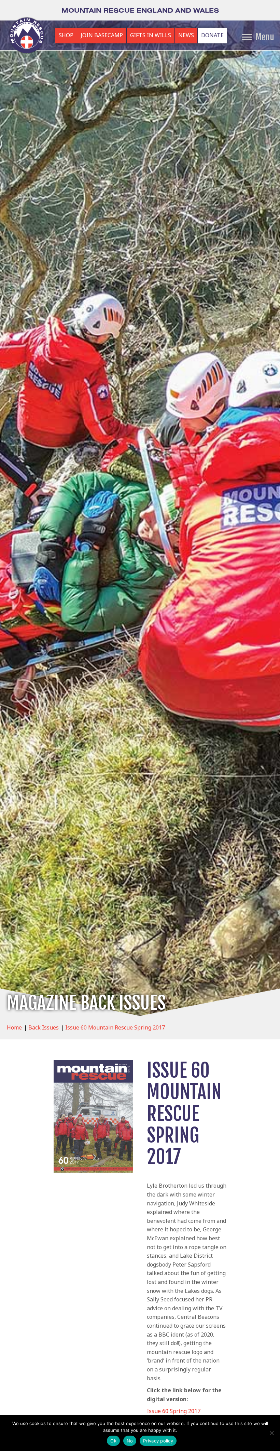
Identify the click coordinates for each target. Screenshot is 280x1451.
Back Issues (43, 1027)
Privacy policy (158, 1440)
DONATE (212, 35)
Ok (113, 1440)
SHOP (66, 35)
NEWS (186, 35)
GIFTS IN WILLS (150, 35)
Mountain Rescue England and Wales (140, 10)
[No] (271, 1432)
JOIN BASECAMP (102, 35)
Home (14, 1027)
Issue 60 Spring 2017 (173, 1411)
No (130, 1440)
